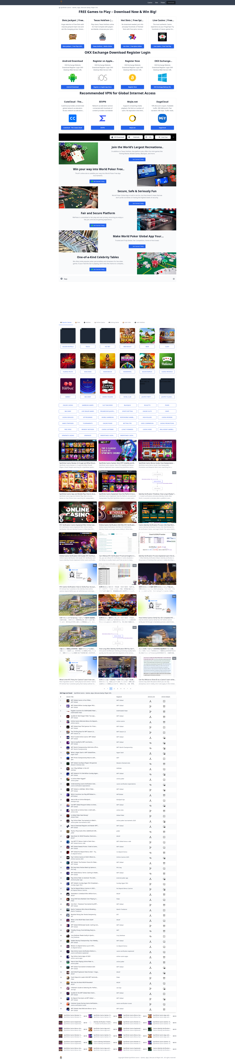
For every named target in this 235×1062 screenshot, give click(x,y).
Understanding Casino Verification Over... (83, 784)
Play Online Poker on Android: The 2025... (83, 878)
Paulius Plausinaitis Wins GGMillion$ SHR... (84, 831)
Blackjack (127, 405)
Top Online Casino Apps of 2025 (80, 956)
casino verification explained (79, 953)
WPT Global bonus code (78, 843)
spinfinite (87, 435)
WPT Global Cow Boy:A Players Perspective (84, 763)
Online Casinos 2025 (77, 859)
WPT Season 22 (75, 733)
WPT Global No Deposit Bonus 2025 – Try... (84, 852)
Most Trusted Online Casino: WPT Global (83, 737)
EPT (72, 916)
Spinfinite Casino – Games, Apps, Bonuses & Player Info (146, 1057)
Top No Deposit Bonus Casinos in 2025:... (83, 888)
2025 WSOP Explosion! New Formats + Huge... (85, 972)
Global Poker (75, 817)
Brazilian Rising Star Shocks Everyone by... (84, 914)
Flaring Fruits (68, 372)
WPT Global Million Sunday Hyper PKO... (83, 705)
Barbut (67, 397)
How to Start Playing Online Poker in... (82, 961)
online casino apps (76, 958)
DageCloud (162, 101)
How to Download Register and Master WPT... (85, 825)
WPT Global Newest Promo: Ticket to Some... (84, 846)
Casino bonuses (68, 417)
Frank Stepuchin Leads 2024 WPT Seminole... (84, 977)
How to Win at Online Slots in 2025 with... (83, 810)
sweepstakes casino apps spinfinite (108, 435)
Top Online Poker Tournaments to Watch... (84, 820)
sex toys (73, 989)
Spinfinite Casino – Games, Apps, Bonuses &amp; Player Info (79, 7)
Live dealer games (88, 411)
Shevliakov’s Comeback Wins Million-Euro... (84, 893)
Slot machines (108, 405)
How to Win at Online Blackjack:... (81, 799)
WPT (72, 759)
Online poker (107, 423)
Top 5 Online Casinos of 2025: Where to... (83, 857)
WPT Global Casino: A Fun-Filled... (81, 700)
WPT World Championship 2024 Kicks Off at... (85, 747)
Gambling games (88, 405)
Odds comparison (147, 423)
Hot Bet (107, 346)
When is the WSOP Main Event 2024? (82, 920)
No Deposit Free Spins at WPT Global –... (83, 998)
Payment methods (88, 429)
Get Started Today (137, 160)
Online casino (68, 405)
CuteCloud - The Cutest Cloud (72, 101)
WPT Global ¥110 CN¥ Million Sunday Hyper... (85, 773)
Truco (88, 346)
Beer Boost (127, 346)
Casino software (108, 429)
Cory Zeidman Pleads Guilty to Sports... (83, 935)
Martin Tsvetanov (76, 911)
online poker (75, 780)
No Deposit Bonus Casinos (79, 890)
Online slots (147, 411)
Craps (167, 411)
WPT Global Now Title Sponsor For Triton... (84, 726)
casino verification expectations (80, 786)
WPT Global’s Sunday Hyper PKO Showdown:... (85, 883)
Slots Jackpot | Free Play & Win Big (72, 20)
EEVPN (102, 101)
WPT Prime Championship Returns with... (83, 758)
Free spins (67, 429)
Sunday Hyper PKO (76, 885)
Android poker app (76, 880)
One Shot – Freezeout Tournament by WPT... (84, 904)
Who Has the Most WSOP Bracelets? (82, 982)
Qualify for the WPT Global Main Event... (83, 993)
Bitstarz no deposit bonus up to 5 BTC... (83, 946)
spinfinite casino (68, 435)
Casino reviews (167, 417)
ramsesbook (107, 372)
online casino (75, 723)
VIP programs (87, 417)
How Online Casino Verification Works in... (84, 951)
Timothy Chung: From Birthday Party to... (83, 930)
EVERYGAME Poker (76, 712)
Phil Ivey (73, 869)
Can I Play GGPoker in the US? (80, 768)
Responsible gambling (128, 417)
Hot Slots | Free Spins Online (132, 20)
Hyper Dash (74, 754)
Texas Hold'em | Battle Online (102, 20)
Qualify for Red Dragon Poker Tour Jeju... (83, 716)
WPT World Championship (79, 749)
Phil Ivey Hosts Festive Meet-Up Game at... (84, 867)
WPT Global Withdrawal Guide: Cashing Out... (85, 925)
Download (171, 2)
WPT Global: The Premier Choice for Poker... (84, 862)
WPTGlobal (74, 796)
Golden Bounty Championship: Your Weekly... (84, 940)
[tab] (66, 322)
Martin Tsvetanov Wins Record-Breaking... (84, 909)
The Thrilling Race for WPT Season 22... (83, 731)
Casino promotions (167, 423)
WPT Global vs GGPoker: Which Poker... (82, 789)
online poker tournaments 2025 (80, 822)
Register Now (132, 60)
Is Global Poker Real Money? (79, 815)
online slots (74, 812)
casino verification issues (78, 1005)
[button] (107, 688)
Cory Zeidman (75, 937)
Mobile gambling (108, 417)
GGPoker (73, 770)
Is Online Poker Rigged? (78, 778)
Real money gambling (167, 429)
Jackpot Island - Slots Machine (168, 397)
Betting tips (127, 423)
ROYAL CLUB (127, 397)
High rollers (147, 417)
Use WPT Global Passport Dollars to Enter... (84, 805)
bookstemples (147, 372)
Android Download (72, 60)
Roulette (147, 405)
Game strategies (68, 423)
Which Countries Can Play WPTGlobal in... (83, 794)
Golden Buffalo (68, 346)
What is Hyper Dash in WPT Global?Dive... (83, 752)
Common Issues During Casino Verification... (84, 1003)
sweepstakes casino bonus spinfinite (128, 435)
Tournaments (88, 423)
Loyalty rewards (127, 429)
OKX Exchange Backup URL (162, 60)
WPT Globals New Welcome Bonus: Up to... (84, 1008)
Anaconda (87, 372)
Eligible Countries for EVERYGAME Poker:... (84, 711)
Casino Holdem (107, 397)
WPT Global (74, 702)
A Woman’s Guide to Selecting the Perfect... (84, 987)
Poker (163, 3)
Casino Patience (167, 372)
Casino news (147, 429)
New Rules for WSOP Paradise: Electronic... (84, 836)
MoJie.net (132, 101)
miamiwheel (127, 372)
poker (72, 833)
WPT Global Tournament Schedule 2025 (83, 967)
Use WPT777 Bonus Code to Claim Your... (83, 841)
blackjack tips (75, 801)
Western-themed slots (77, 765)
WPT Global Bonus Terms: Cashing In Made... (85, 873)
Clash (167, 346)
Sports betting (127, 411)
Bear (147, 346)
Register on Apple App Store (102, 60)
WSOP (73, 838)
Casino (150, 3)
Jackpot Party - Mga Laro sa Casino (148, 397)
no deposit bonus (76, 854)
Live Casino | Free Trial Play (162, 20)
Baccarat (88, 397)
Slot (156, 3)
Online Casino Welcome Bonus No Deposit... (84, 721)
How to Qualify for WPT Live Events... (82, 742)
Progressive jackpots (107, 411)
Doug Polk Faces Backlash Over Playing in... (84, 899)
